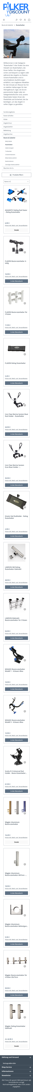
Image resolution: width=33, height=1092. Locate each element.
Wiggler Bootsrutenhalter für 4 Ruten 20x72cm (16, 976)
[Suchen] (16, 19)
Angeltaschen (8, 134)
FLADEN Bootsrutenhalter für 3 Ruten (16, 313)
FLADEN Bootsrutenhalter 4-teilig (15, 262)
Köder (6, 119)
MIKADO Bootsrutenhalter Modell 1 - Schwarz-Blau (15, 670)
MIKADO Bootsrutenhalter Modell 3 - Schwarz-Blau (15, 721)
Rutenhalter (8, 144)
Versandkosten (14, 1082)
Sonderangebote (9, 112)
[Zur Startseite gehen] (16, 9)
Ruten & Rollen (8, 116)
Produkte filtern (17, 175)
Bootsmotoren (9, 161)
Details (16, 230)
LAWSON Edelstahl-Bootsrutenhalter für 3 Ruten (16, 619)
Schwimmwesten (10, 154)
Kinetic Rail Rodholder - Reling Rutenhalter (16, 517)
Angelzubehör (8, 127)
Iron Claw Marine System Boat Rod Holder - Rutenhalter (16, 415)
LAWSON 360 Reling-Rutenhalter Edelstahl (13, 568)
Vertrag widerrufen (9, 1063)
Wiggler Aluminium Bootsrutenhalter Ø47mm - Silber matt (15, 874)
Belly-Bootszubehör (11, 158)
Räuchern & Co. (9, 168)
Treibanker (8, 151)
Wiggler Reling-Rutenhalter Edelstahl (15, 1027)
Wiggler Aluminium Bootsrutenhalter (12, 823)
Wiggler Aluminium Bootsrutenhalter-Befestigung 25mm (16, 925)
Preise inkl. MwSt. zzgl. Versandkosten (16, 225)
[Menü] (4, 19)
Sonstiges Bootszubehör (12, 164)
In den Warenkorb (16, 281)
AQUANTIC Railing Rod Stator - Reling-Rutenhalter (16, 211)
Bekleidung (7, 130)
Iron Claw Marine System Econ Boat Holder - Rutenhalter (14, 466)
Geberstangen (9, 148)
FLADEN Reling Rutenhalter (15, 363)
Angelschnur (8, 123)
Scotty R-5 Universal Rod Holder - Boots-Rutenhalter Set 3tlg (15, 772)
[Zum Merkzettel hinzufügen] (25, 201)
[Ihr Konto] (25, 19)
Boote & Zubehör (9, 138)
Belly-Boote (8, 141)
